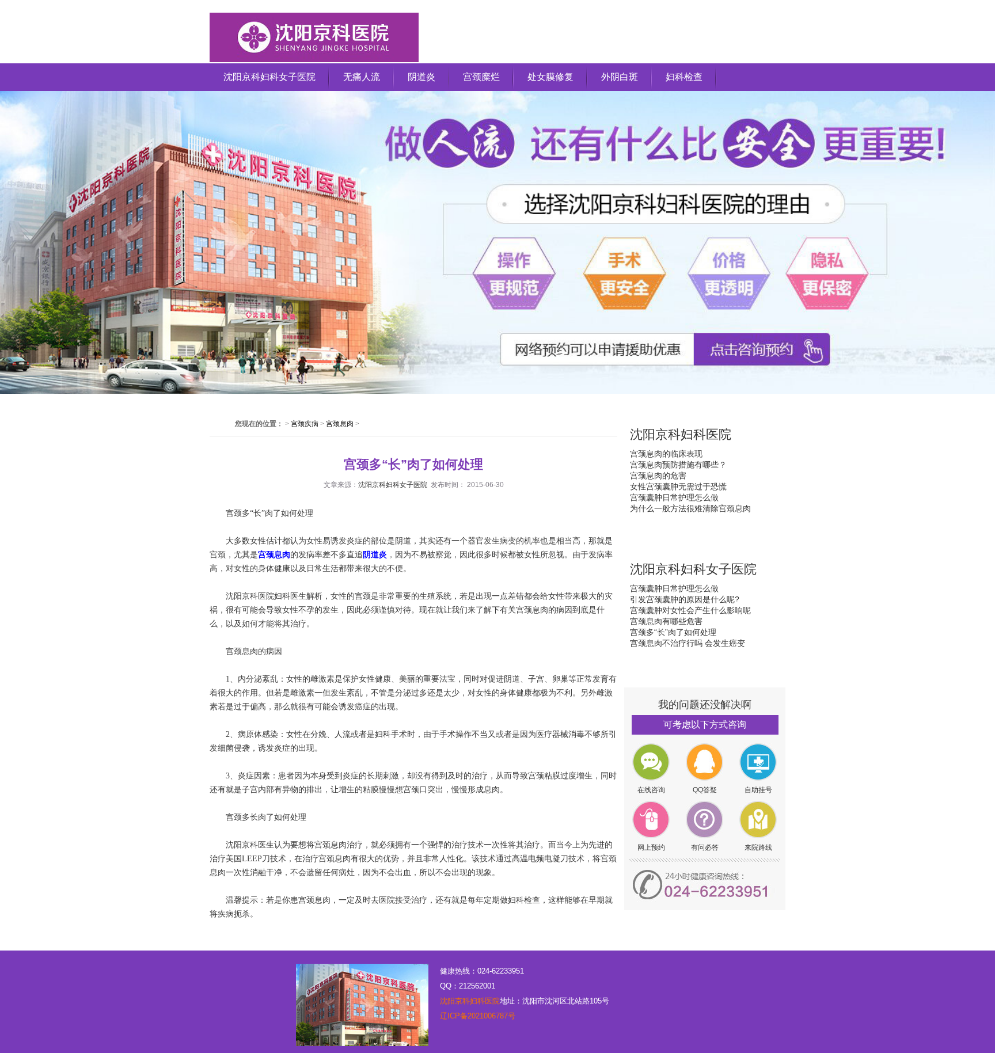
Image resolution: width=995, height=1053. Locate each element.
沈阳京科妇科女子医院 (269, 77)
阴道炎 (421, 77)
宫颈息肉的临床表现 (666, 453)
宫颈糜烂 (481, 77)
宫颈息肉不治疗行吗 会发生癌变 (687, 643)
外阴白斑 (619, 77)
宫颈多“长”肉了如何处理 (673, 632)
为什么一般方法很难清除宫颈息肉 (690, 508)
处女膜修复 (550, 77)
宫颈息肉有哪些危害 (666, 621)
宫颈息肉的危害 (658, 475)
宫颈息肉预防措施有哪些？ (678, 464)
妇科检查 (684, 77)
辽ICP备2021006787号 (477, 1016)
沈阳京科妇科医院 (470, 1001)
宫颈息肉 (340, 424)
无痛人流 (361, 77)
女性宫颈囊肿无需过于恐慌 (678, 486)
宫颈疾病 (304, 424)
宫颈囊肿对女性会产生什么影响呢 (690, 610)
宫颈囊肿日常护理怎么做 (674, 497)
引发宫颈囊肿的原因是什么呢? (684, 599)
